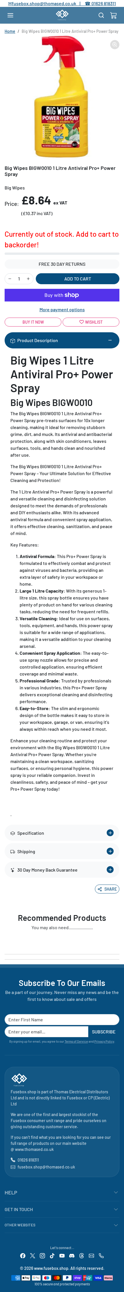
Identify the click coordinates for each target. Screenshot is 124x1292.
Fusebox (74, 1097)
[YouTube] (62, 1255)
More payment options (62, 309)
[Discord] (72, 1255)
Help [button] (11, 1192)
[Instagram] (42, 1255)
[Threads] (82, 1255)
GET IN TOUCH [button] (19, 1209)
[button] (16, 15)
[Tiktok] (52, 1255)
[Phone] (101, 1255)
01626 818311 (103, 3)
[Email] (91, 1255)
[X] (32, 1255)
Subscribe (104, 1031)
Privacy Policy (104, 1041)
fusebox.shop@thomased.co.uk (46, 1166)
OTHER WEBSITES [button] (20, 1225)
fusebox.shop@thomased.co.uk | (49, 3)
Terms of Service (76, 1041)
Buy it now (33, 322)
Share (110, 889)
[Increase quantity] (28, 278)
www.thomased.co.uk (34, 1149)
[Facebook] (23, 1255)
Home (10, 31)
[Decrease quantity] (10, 278)
